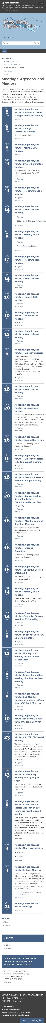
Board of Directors (11, 61)
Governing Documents (12, 64)
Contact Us (8, 37)
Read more (18, 181)
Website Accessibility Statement (16, 1012)
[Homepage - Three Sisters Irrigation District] (23, 24)
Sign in (26, 1015)
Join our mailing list (32, 1020)
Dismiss (41, 3)
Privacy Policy (8, 1006)
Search (36, 43)
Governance (6, 58)
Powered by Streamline (12, 1015)
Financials (8, 71)
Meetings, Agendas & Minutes (14, 68)
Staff (6, 74)
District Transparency (12, 1009)
